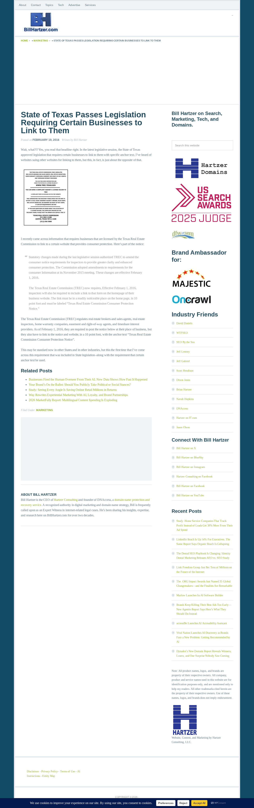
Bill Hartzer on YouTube (190, 495)
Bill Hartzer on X (186, 448)
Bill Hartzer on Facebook (190, 486)
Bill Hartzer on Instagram (190, 467)
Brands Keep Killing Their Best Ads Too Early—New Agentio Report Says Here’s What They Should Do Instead (203, 609)
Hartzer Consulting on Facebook (194, 476)
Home (24, 40)
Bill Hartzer (52, 23)
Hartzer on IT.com (186, 417)
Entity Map (48, 775)
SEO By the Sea (185, 342)
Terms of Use (67, 771)
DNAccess (182, 408)
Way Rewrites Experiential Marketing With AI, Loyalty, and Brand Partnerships (78, 395)
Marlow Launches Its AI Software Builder (199, 595)
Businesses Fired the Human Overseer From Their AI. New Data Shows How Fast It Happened (88, 379)
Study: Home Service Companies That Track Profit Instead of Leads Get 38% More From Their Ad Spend (204, 525)
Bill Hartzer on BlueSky (189, 457)
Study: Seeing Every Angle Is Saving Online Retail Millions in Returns (73, 389)
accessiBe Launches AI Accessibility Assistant (201, 623)
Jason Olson (183, 427)
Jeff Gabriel (183, 361)
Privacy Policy (49, 771)
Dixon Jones (183, 380)
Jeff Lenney (183, 351)
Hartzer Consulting (66, 499)
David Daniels (184, 323)
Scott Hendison (184, 370)
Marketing (41, 40)
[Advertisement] (127, 72)
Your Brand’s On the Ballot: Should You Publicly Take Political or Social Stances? (80, 384)
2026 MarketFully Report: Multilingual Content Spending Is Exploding (73, 400)
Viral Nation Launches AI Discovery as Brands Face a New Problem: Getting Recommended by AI (203, 637)
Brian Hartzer (184, 389)
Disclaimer (33, 771)
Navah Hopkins (185, 399)
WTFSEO (182, 332)
